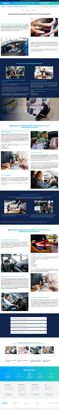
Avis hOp (37, 402)
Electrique (21, 6)
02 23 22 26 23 (9, 394)
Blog (25, 402)
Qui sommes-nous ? (16, 402)
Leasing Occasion (16, 6)
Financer (47, 6)
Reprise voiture (28, 10)
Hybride (25, 6)
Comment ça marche (53, 6)
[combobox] (24, 3)
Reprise (44, 6)
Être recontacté (23, 394)
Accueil (23, 10)
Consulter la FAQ (36, 394)
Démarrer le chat (49, 394)
